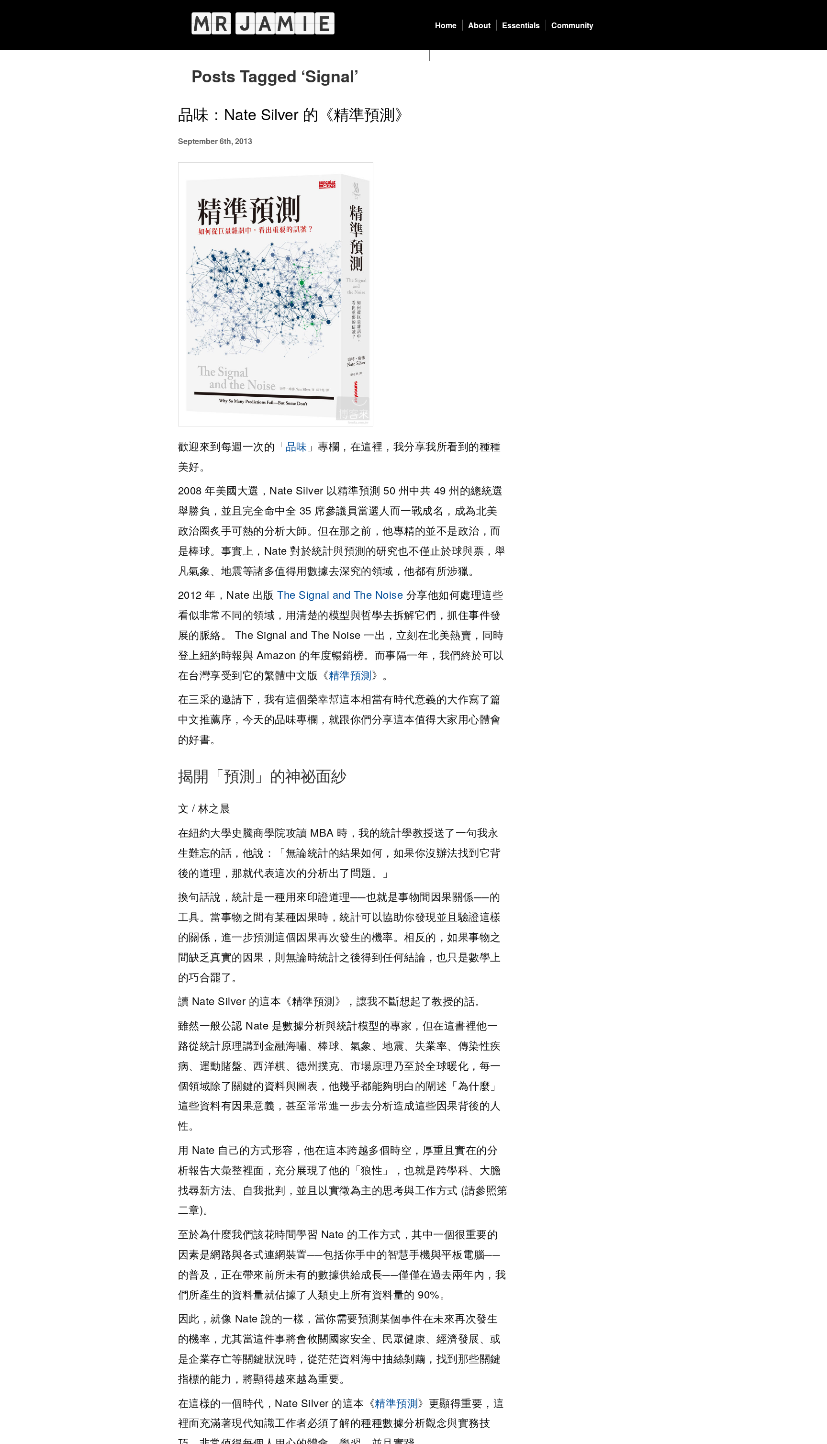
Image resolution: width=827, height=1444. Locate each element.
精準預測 (350, 674)
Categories (455, 55)
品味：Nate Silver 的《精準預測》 (294, 113)
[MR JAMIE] (263, 23)
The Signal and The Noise (340, 594)
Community (572, 25)
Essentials (521, 25)
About (479, 25)
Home (446, 25)
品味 (296, 445)
